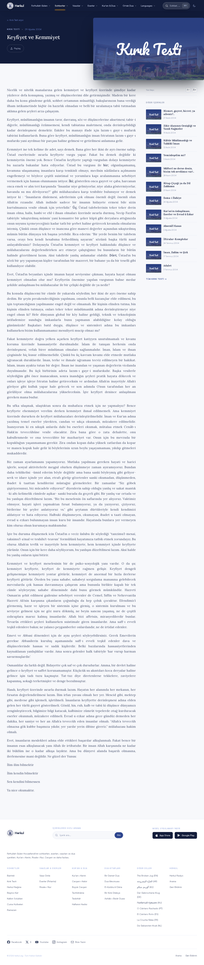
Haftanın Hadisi (79, 904)
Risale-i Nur (45, 887)
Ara (118, 835)
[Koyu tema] (194, 6)
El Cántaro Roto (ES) (147, 914)
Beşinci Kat (12, 892)
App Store (165, 835)
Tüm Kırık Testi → (156, 279)
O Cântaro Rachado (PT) (150, 908)
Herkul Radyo (176, 875)
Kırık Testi (13, 29)
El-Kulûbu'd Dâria (113, 887)
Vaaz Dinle (45, 875)
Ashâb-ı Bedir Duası (115, 898)
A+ (194, 89)
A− (188, 89)
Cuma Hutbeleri (15, 904)
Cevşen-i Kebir (79, 881)
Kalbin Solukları (15, 898)
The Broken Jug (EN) (147, 875)
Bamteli (11, 875)
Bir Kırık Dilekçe (112, 892)
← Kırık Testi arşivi (15, 20)
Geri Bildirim (176, 887)
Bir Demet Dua (112, 875)
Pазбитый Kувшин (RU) (149, 902)
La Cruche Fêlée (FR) (147, 919)
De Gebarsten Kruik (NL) (149, 925)
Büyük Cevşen (79, 887)
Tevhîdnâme (78, 892)
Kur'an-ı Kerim (79, 875)
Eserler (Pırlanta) (48, 881)
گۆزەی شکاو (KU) (145, 887)
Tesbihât (76, 898)
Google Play (188, 835)
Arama (173, 881)
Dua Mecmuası (112, 881)
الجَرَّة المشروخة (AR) (147, 881)
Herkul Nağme (14, 887)
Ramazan (11, 910)
